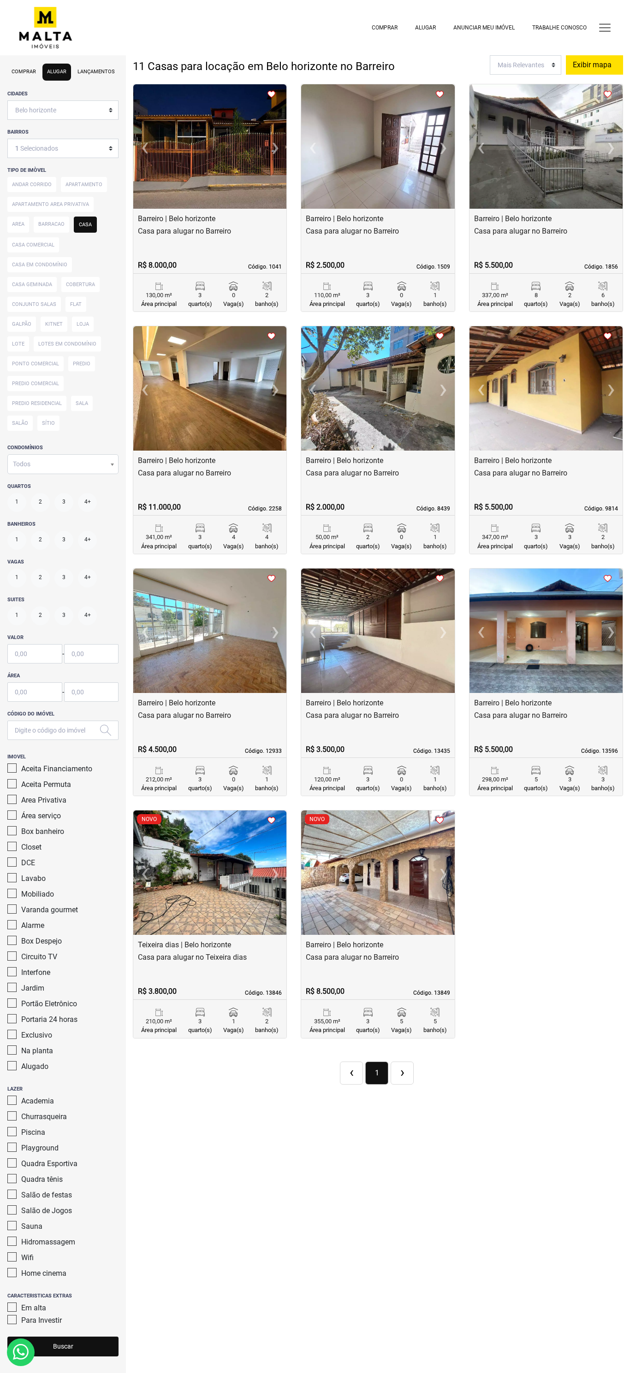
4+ (87, 502)
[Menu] (605, 27)
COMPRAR (385, 27)
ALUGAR (425, 27)
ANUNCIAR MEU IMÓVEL (484, 27)
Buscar (63, 1346)
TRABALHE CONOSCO (559, 27)
